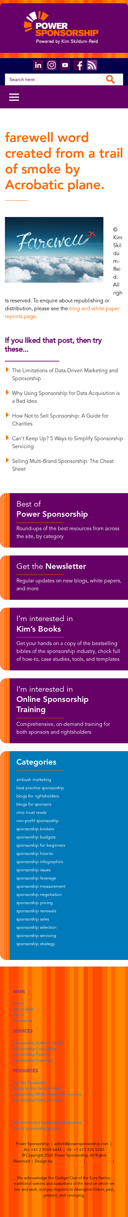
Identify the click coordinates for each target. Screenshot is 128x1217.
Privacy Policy (99, 1161)
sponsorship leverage (36, 878)
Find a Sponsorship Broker (36, 1129)
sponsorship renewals (36, 911)
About (18, 1015)
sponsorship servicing (36, 936)
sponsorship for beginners (40, 845)
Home (18, 1004)
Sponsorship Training (31, 1055)
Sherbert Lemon (67, 1161)
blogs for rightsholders (37, 796)
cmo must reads (31, 813)
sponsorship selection (36, 927)
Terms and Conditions (64, 1167)
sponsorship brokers (35, 829)
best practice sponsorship (40, 788)
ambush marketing (33, 780)
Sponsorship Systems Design (38, 1043)
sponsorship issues (33, 870)
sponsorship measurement (40, 886)
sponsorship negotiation (39, 895)
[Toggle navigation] (14, 96)
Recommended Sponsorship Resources (47, 1123)
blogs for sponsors (33, 804)
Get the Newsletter (30, 1083)
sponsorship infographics (39, 862)
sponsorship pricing (34, 903)
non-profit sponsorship (37, 821)
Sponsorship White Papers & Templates (47, 1095)
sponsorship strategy (35, 944)
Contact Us (22, 1021)
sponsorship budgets (35, 837)
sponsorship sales (32, 919)
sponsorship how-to (34, 854)
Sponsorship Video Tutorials (37, 1100)
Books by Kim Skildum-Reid (37, 1089)
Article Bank (23, 1009)
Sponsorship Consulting (34, 1049)
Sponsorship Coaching (33, 1061)
